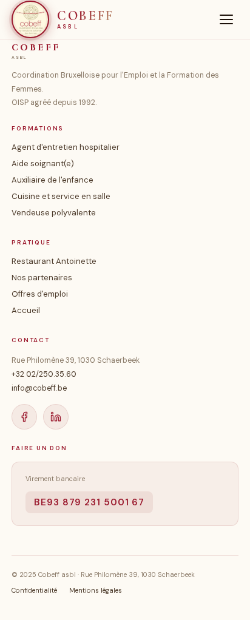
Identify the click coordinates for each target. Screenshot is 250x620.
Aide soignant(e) (43, 163)
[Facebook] (24, 417)
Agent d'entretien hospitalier (66, 147)
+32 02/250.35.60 (44, 374)
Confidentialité (34, 590)
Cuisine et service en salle (61, 196)
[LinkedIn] (56, 417)
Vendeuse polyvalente (54, 212)
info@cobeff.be (39, 388)
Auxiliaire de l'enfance (52, 180)
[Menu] (226, 19)
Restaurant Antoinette (54, 261)
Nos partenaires (42, 277)
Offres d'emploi (40, 294)
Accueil (26, 310)
